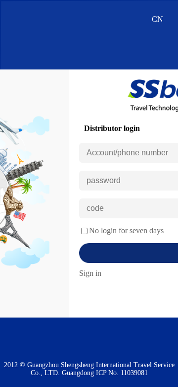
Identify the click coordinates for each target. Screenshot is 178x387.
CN (157, 19)
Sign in (90, 273)
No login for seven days (126, 230)
